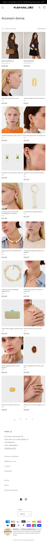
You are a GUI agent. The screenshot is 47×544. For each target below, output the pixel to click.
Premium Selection (11, 490)
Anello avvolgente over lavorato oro (34, 98)
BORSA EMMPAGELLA (8, 61)
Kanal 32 (19, 540)
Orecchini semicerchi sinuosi (10, 98)
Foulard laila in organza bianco (33, 211)
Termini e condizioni (11, 456)
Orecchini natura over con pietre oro (34, 135)
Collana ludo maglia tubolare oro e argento (34, 251)
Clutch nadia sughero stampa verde (12, 328)
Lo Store (7, 466)
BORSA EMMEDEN (29, 61)
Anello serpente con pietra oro (33, 328)
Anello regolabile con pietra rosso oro (34, 366)
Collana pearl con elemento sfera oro (11, 251)
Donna (6, 480)
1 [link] (14, 419)
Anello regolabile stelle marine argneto (11, 366)
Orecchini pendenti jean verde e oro (12, 135)
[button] (2, 7)
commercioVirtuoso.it (18, 531)
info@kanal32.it (10, 448)
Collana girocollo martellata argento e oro (10, 290)
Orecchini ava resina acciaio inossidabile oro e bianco (10, 212)
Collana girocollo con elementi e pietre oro (33, 290)
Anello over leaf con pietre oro (11, 405)
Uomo (6, 485)
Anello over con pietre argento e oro (34, 405)
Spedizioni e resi (10, 461)
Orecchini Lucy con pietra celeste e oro (34, 173)
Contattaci (8, 471)
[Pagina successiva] (32, 419)
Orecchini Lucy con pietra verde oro (12, 173)
